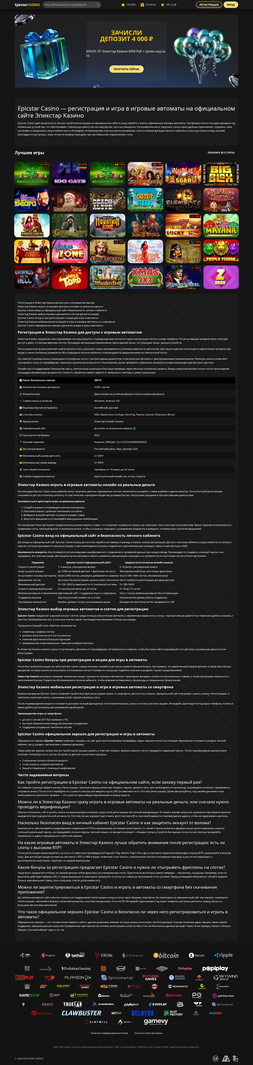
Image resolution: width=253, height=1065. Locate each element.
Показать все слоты (221, 152)
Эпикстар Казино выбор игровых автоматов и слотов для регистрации (58, 314)
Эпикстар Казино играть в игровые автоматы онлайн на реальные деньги (60, 306)
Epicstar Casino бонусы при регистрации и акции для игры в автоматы (58, 318)
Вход (231, 4)
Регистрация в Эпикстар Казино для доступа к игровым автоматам (56, 302)
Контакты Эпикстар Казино (148, 1033)
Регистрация (209, 4)
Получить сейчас (126, 69)
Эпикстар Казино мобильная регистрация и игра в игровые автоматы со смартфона (66, 321)
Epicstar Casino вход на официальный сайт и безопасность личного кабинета (62, 310)
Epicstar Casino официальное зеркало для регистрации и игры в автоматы (60, 325)
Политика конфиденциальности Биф (109, 1033)
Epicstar (27, 4)
